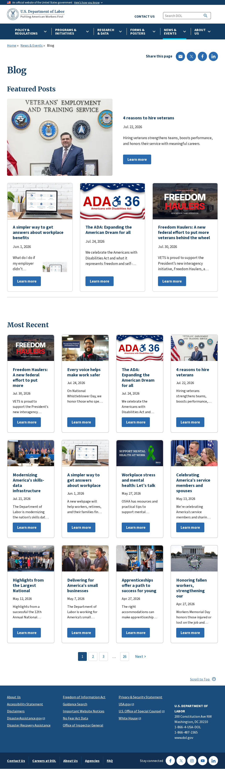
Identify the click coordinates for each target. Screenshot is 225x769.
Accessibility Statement (25, 704)
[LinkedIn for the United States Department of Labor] (213, 760)
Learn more (135, 160)
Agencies (92, 760)
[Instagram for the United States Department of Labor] (191, 760)
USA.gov (125, 704)
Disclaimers (16, 711)
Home (11, 45)
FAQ (110, 760)
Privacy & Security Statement (140, 697)
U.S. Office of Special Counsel (140, 711)
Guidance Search (75, 704)
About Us (14, 697)
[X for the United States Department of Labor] (181, 760)
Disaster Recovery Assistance (29, 725)
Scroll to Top (200, 679)
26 (124, 656)
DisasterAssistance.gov (24, 718)
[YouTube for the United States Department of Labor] (202, 760)
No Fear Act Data (75, 718)
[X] (191, 56)
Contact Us (16, 760)
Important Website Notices (83, 711)
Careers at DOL (44, 760)
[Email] (180, 56)
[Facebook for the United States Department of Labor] (170, 760)
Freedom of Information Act (84, 697)
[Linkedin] (213, 56)
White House (128, 718)
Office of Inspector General (83, 725)
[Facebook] (202, 56)
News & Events (31, 45)
